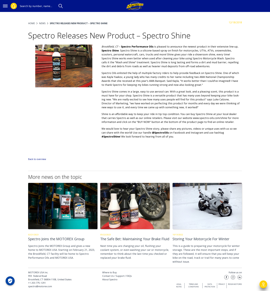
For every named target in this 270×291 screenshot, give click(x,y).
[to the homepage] (135, 6)
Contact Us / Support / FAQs (117, 276)
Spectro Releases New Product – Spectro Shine (78, 23)
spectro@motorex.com (40, 286)
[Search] (60, 6)
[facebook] (226, 277)
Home (31, 23)
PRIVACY (222, 284)
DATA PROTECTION (210, 285)
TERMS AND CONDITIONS (193, 285)
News (42, 23)
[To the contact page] (263, 284)
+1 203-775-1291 (37, 282)
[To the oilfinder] (14, 6)
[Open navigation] (5, 6)
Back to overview (37, 159)
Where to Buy (109, 272)
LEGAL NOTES (179, 285)
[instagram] (233, 277)
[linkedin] (239, 277)
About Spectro (109, 279)
